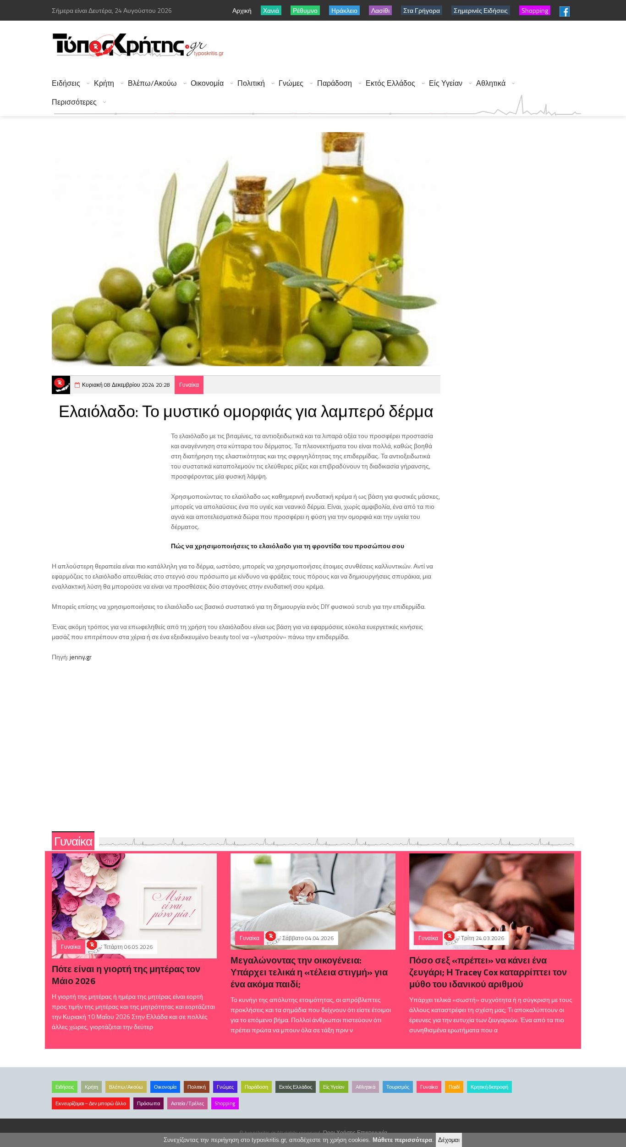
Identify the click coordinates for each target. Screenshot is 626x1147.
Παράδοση (334, 83)
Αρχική (242, 10)
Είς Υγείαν (445, 83)
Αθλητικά (490, 83)
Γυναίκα (189, 384)
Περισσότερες (74, 102)
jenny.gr (81, 657)
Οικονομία (207, 83)
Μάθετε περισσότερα (402, 1139)
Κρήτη (104, 83)
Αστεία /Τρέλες (187, 1103)
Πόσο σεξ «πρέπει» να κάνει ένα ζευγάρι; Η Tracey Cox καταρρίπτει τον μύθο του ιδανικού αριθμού (488, 972)
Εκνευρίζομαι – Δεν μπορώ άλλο (90, 1103)
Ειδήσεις (66, 83)
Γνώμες (291, 83)
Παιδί (454, 1087)
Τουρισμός (397, 1087)
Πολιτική (251, 83)
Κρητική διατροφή (489, 1087)
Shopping (225, 1103)
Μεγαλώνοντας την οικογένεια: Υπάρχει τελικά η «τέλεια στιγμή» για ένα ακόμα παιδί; (309, 972)
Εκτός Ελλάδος (390, 83)
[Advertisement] (414, 46)
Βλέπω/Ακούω (152, 83)
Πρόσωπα (148, 1103)
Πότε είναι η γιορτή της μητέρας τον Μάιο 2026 (126, 975)
